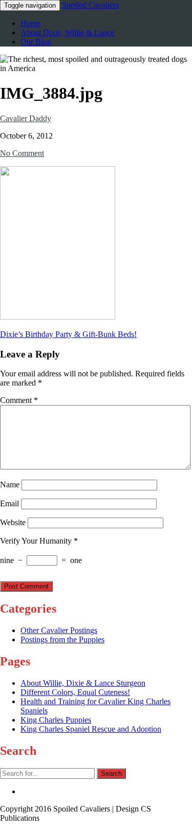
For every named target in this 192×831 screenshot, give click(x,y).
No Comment (22, 153)
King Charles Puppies (55, 719)
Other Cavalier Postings (58, 630)
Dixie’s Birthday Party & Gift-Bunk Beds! (68, 334)
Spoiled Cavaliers (90, 5)
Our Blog (35, 41)
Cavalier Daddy (25, 118)
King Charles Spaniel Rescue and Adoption (90, 729)
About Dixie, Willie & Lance (67, 32)
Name (9, 484)
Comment (19, 400)
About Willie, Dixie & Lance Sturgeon (82, 683)
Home (30, 23)
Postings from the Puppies (62, 639)
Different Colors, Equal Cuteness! (75, 692)
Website (13, 522)
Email (9, 503)
